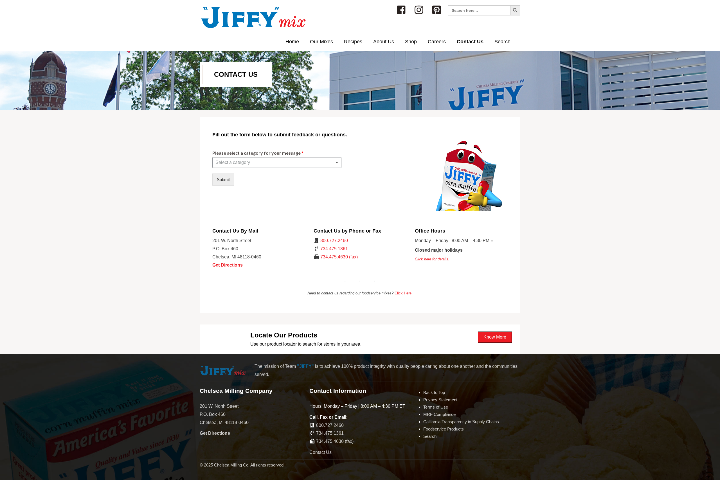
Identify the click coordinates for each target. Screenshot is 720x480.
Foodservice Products (443, 429)
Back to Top (434, 392)
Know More (494, 337)
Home (292, 41)
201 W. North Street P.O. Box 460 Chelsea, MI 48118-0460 (224, 414)
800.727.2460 (334, 240)
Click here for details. (432, 259)
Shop (411, 41)
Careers (437, 41)
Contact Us (470, 41)
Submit (223, 179)
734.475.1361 (334, 248)
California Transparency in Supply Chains (461, 421)
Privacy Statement (440, 399)
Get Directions (227, 265)
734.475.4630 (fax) (339, 256)
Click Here (403, 293)
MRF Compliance (439, 414)
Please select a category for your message (257, 153)
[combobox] (276, 162)
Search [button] (502, 41)
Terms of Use (435, 407)
